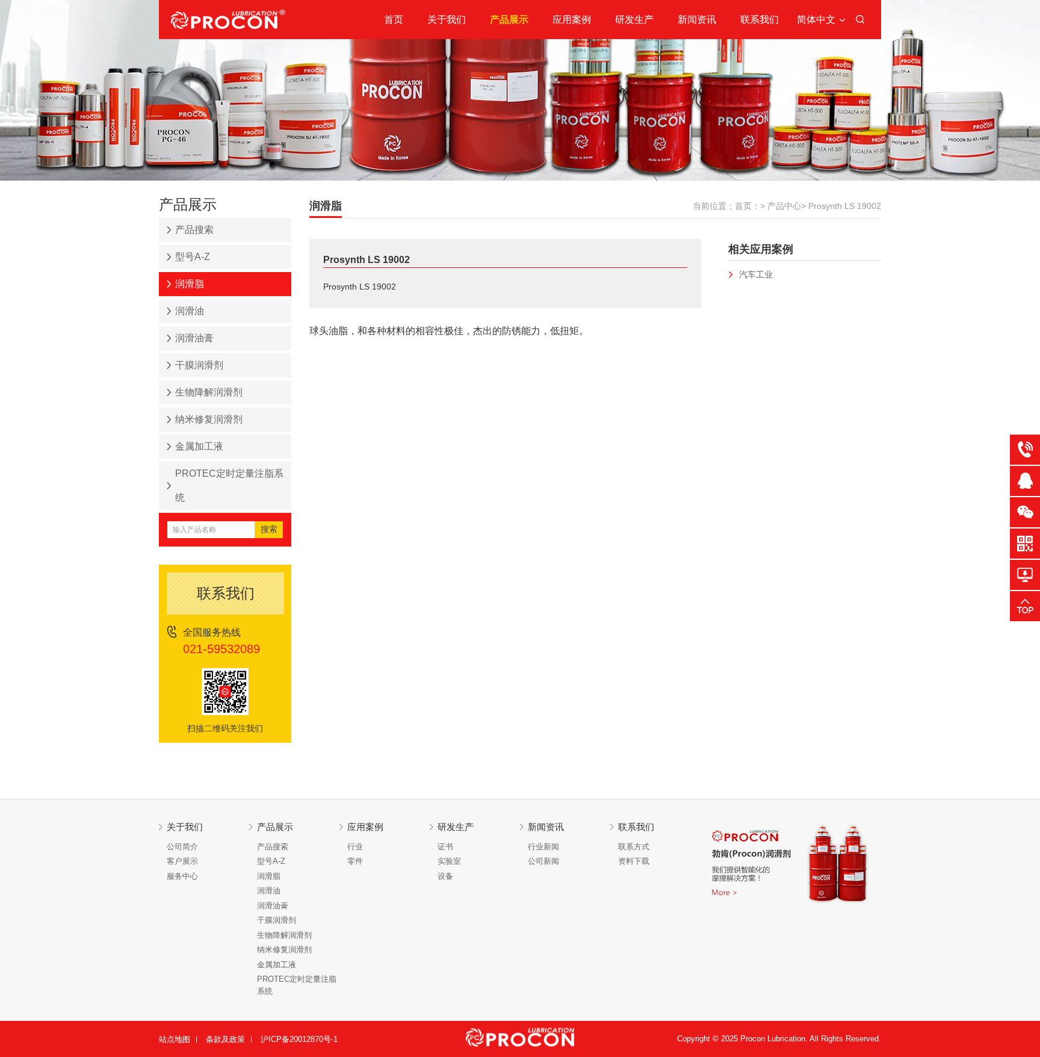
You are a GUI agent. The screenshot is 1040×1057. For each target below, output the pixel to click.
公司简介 (182, 846)
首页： (747, 206)
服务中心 (182, 876)
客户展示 (182, 861)
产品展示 (509, 19)
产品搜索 (194, 230)
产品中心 (784, 206)
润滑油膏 (194, 338)
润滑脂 (189, 284)
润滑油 (189, 311)
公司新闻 (543, 861)
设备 (445, 876)
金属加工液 (199, 446)
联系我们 (759, 19)
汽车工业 (756, 274)
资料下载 (633, 861)
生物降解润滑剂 (209, 392)
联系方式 (633, 846)
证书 (445, 846)
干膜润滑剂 (199, 365)
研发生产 (634, 19)
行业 (355, 846)
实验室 (449, 861)
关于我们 (446, 19)
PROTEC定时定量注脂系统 (229, 485)
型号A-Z (192, 257)
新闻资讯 (697, 19)
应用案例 (571, 19)
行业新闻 (543, 846)
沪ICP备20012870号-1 (299, 1039)
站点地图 (174, 1039)
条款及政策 (225, 1039)
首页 (393, 19)
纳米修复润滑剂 (209, 419)
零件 (355, 861)
